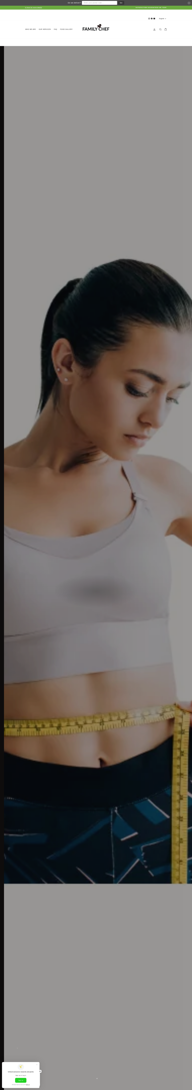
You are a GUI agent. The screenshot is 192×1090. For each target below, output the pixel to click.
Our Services (45, 29)
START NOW (96, 598)
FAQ (55, 29)
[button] (188, 3)
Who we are (30, 29)
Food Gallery (66, 29)
